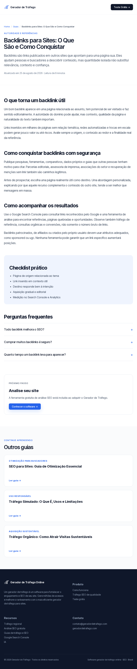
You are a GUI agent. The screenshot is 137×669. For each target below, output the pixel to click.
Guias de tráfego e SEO (16, 632)
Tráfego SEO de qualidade (87, 594)
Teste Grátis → (122, 7)
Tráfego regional (13, 623)
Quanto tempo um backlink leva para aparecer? (35, 354)
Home (7, 26)
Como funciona (80, 590)
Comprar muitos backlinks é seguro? (28, 342)
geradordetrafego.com (85, 628)
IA (5, 641)
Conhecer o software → (25, 406)
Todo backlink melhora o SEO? (24, 329)
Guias (15, 26)
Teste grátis (79, 599)
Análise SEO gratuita (14, 628)
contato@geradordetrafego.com (90, 623)
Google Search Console (16, 637)
